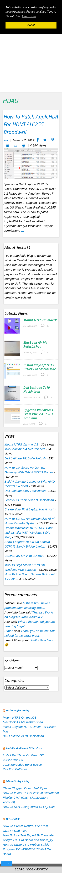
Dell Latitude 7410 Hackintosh (36, 389)
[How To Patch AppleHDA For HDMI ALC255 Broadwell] (31, 163)
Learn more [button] (29, 16)
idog (6, 140)
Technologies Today (17, 710)
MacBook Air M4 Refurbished (35, 344)
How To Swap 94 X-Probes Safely (26, 844)
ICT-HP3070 (12, 818)
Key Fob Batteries (15, 769)
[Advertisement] (31, 61)
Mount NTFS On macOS (40, 320)
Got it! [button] (31, 25)
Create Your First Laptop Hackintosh (29, 509)
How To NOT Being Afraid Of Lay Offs (29, 807)
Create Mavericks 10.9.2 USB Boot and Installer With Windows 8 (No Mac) (28, 532)
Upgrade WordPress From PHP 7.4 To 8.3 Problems (38, 414)
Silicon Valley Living (17, 781)
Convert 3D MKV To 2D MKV (24, 555)
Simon (8, 631)
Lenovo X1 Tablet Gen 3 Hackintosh (29, 500)
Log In (6, 863)
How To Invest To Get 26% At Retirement (31, 793)
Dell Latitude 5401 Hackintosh (25, 491)
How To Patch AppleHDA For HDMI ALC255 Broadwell (31, 124)
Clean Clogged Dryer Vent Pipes (25, 788)
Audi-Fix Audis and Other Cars (24, 748)
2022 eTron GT (13, 760)
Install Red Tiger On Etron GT (23, 755)
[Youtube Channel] (23, 145)
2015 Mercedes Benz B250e (22, 764)
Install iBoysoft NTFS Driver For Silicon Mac (39, 367)
